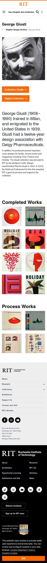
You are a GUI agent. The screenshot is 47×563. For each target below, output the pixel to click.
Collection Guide (14, 89)
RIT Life (32, 467)
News (31, 478)
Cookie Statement (18, 549)
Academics (7, 467)
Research (33, 462)
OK (23, 558)
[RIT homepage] (21, 453)
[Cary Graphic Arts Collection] (14, 370)
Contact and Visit (9, 405)
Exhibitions (7, 394)
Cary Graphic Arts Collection (21, 12)
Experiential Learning (11, 473)
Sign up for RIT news (15, 513)
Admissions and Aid (11, 478)
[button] (4, 12)
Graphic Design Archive (16, 29)
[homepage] (4, 29)
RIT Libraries (7, 410)
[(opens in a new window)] (4, 420)
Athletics (33, 473)
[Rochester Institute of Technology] (23, 4)
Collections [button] (7, 389)
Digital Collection (15, 98)
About (4, 378)
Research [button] (6, 384)
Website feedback (14, 505)
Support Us (7, 400)
